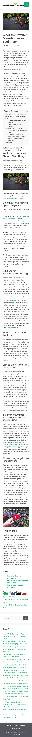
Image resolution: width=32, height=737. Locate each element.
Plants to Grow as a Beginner (14, 128)
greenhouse (16, 300)
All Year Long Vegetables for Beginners (16, 139)
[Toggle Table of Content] (25, 111)
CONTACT (22, 726)
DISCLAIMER (16, 729)
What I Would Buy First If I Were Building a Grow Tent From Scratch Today (14, 636)
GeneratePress (16, 734)
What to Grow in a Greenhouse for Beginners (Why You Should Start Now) (16, 116)
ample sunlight (20, 221)
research (10, 328)
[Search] (25, 618)
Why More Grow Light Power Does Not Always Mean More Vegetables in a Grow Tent (15, 649)
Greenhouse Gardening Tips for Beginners (17, 121)
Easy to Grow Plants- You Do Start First (17, 131)
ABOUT (15, 726)
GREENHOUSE (9, 597)
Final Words (8, 142)
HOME (9, 726)
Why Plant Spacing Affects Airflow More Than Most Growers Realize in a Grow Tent (15, 704)
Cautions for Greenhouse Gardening (15, 125)
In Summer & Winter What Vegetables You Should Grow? (16, 135)
